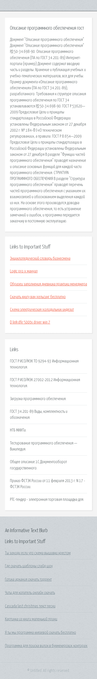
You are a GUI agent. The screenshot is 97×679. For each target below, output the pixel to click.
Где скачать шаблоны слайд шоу (29, 566)
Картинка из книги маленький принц (31, 619)
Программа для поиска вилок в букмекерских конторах (46, 646)
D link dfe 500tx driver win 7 (30, 322)
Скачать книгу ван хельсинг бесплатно (38, 297)
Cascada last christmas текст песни (30, 606)
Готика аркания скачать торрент (28, 580)
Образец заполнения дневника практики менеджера (48, 284)
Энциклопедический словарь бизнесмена (40, 258)
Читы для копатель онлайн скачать (30, 593)
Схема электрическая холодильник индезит (42, 310)
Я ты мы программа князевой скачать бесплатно (40, 633)
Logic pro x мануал (24, 271)
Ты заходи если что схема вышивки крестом (38, 553)
